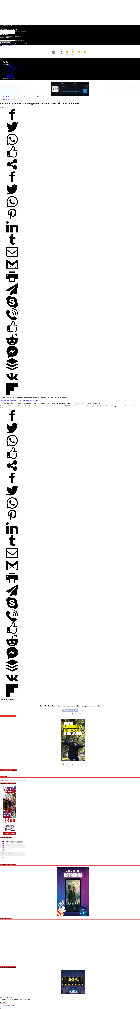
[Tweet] (12, 132)
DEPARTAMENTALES (12, 65)
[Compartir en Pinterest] (12, 220)
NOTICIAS (6, 64)
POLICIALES (10, 73)
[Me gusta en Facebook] (12, 157)
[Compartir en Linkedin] (12, 232)
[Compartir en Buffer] (12, 370)
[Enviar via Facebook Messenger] (12, 357)
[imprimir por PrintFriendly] (12, 282)
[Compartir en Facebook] (12, 120)
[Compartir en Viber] (12, 320)
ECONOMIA (10, 74)
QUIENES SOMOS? (8, 25)
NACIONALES (10, 67)
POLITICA (9, 76)
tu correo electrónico (20, 40)
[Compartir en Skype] (12, 307)
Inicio (1, 96)
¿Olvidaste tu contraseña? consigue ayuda (10, 36)
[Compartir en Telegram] (12, 295)
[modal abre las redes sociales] (12, 170)
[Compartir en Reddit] (12, 345)
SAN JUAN (6, 62)
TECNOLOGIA (10, 77)
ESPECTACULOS (11, 71)
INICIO (5, 61)
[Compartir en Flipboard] (12, 395)
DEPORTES (9, 70)
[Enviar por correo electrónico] (12, 257)
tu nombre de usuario (20, 31)
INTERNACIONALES (12, 68)
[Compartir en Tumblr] (12, 245)
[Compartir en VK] (12, 382)
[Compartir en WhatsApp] (12, 145)
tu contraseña (18, 32)
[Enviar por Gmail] (12, 270)
